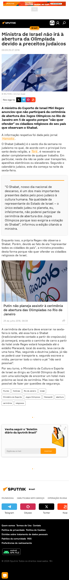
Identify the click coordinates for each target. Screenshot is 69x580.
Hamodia (8, 138)
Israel (42, 391)
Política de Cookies (36, 530)
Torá (34, 151)
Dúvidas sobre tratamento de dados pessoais (25, 534)
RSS (29, 538)
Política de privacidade (13, 530)
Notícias (16, 391)
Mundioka (8, 497)
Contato (37, 525)
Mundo (6, 391)
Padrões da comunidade (14, 538)
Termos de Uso (24, 525)
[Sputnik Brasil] (10, 24)
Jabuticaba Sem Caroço (30, 497)
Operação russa (57, 497)
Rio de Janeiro (30, 391)
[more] (63, 320)
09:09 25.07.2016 (11, 50)
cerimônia (7, 403)
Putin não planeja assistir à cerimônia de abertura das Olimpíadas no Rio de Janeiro (33, 310)
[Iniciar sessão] (58, 23)
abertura (60, 397)
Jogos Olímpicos (33, 397)
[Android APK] (11, 552)
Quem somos (8, 525)
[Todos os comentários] (5, 575)
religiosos (20, 403)
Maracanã (48, 397)
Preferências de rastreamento (17, 543)
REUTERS (8, 94)
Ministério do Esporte (12, 397)
